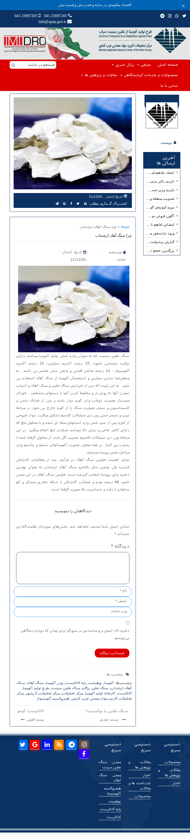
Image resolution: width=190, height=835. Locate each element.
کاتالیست (124, 693)
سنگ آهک (35, 683)
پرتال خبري (125, 65)
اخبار (176, 783)
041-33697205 (55, 16)
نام (123, 591)
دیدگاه (120, 546)
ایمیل (121, 601)
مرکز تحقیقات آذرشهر (43, 693)
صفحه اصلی (168, 65)
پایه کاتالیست (75, 683)
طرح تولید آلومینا (36, 688)
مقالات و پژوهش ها (101, 75)
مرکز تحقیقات (72, 693)
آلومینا (109, 683)
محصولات (172, 762)
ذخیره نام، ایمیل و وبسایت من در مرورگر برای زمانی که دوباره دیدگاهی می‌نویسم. (75, 634)
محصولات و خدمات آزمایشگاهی (151, 75)
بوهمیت (114, 801)
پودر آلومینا (54, 683)
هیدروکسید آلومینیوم (53, 699)
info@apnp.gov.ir (52, 22)
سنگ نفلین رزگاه (95, 688)
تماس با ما (169, 86)
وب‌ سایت (119, 611)
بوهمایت (95, 683)
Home (125, 227)
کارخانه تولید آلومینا (100, 693)
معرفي (146, 65)
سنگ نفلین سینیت (65, 688)
